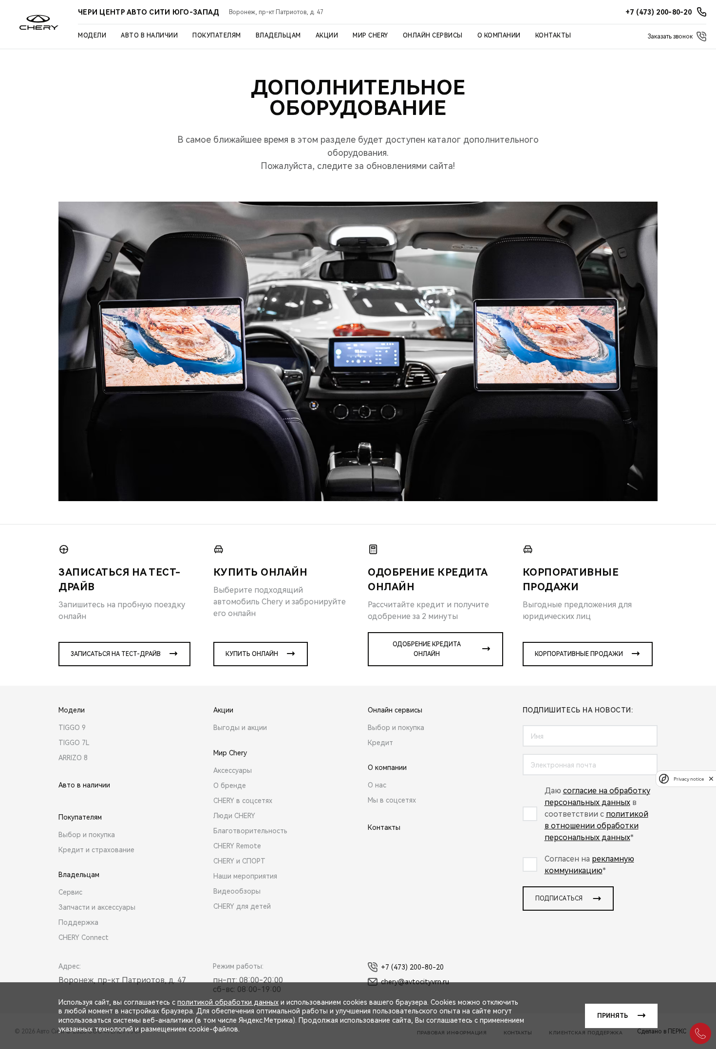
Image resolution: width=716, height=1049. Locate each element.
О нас (377, 785)
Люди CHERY (234, 816)
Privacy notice (689, 778)
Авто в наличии (149, 35)
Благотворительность (250, 831)
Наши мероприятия (245, 876)
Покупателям (216, 35)
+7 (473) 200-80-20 (412, 967)
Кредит (380, 743)
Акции (327, 35)
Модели (92, 35)
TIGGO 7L (74, 743)
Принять (612, 1015)
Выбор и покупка (86, 835)
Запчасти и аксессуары (96, 907)
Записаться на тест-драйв (116, 654)
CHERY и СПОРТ (239, 861)
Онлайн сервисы (433, 35)
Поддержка (78, 922)
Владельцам (278, 35)
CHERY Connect (83, 937)
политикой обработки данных (228, 1002)
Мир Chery (370, 35)
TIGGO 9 (72, 727)
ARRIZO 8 (73, 758)
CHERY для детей (242, 906)
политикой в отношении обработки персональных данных (596, 825)
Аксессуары (232, 770)
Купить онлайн (252, 654)
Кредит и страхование (96, 850)
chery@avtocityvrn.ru (415, 982)
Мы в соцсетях (392, 800)
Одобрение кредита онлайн (427, 649)
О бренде (229, 785)
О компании (499, 35)
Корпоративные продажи (579, 654)
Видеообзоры (237, 891)
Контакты (553, 35)
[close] (711, 778)
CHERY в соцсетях (242, 801)
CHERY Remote (237, 846)
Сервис (70, 892)
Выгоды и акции (240, 727)
